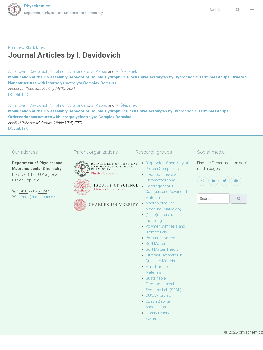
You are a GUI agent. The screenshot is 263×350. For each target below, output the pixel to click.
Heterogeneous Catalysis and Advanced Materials (166, 192)
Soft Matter (155, 243)
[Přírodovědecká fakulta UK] (106, 187)
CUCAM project (159, 295)
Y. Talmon (58, 71)
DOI (11, 94)
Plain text (16, 47)
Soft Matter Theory (162, 249)
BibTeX (22, 94)
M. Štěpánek (126, 105)
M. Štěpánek (126, 71)
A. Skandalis (78, 71)
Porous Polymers (160, 237)
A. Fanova (16, 71)
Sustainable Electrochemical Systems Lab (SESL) (163, 284)
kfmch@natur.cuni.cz (37, 196)
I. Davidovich (37, 71)
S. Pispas (99, 71)
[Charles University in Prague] (106, 205)
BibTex (39, 47)
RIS (28, 47)
